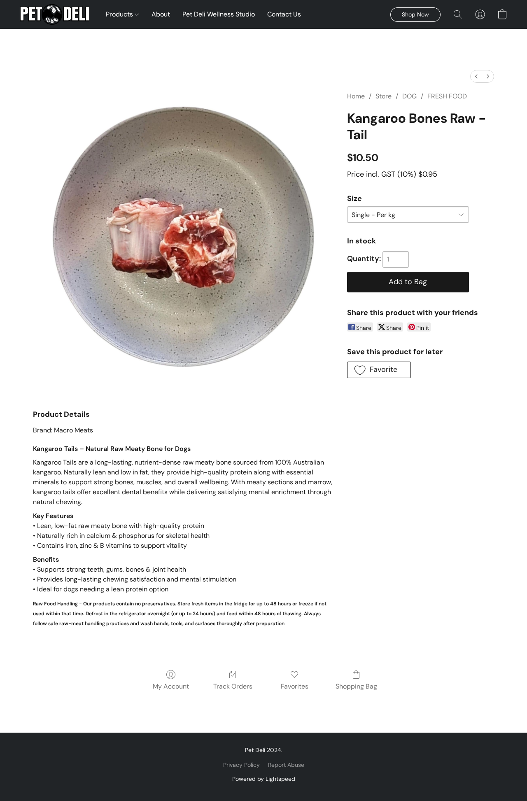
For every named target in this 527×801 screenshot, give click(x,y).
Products (120, 14)
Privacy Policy (241, 764)
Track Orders (232, 686)
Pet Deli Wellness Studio (218, 14)
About (161, 14)
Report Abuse (286, 764)
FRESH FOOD (447, 96)
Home (356, 96)
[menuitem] (476, 76)
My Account (171, 686)
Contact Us (284, 14)
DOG (409, 96)
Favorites (294, 686)
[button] (54, 14)
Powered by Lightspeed (263, 778)
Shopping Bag (356, 686)
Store (383, 96)
